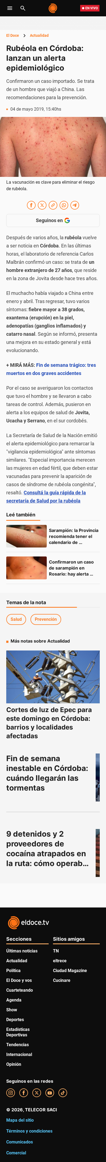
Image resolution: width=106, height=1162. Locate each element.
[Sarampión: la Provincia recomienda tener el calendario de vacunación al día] (26, 536)
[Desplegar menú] (10, 8)
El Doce (12, 35)
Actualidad (39, 35)
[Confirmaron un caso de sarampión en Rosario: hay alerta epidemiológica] (26, 567)
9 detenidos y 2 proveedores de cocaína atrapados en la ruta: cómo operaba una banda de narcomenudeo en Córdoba (47, 863)
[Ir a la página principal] (53, 8)
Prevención (46, 619)
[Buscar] (23, 8)
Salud (16, 619)
